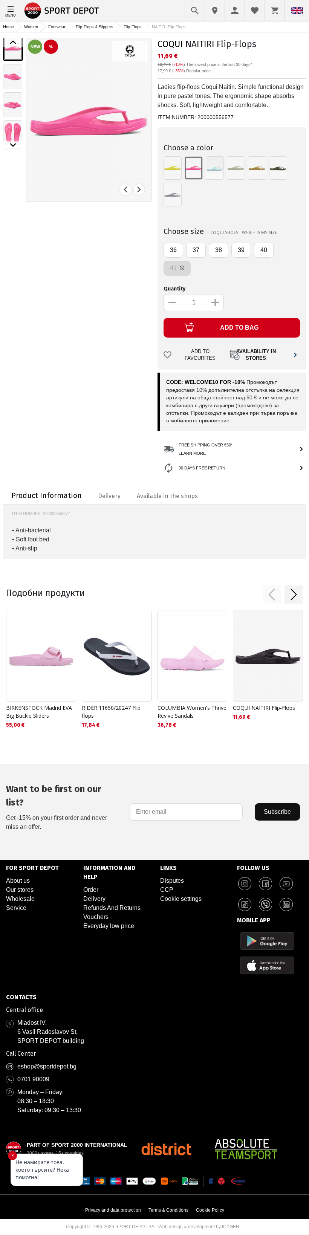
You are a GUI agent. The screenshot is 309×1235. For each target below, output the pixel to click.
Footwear (57, 26)
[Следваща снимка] (139, 189)
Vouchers (96, 917)
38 (218, 250)
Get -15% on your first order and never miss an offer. (56, 807)
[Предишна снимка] (125, 189)
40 (263, 250)
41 (174, 268)
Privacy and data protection (113, 1210)
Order (90, 890)
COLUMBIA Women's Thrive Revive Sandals (192, 711)
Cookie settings (181, 899)
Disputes (172, 880)
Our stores (20, 890)
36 (173, 250)
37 (196, 250)
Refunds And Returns (112, 908)
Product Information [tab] (46, 495)
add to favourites (200, 355)
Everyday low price (108, 926)
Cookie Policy (210, 1210)
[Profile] (235, 10)
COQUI (170, 44)
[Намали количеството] (172, 302)
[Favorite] (255, 10)
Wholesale (20, 899)
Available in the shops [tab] (167, 496)
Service (16, 908)
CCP (166, 890)
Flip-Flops (133, 26)
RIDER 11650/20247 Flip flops (111, 711)
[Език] (297, 10)
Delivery (94, 899)
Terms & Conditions (168, 1210)
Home (8, 26)
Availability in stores (256, 355)
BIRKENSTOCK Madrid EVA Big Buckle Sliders (39, 711)
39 (241, 250)
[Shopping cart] (275, 10)
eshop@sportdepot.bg (46, 1066)
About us (18, 880)
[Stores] (215, 10)
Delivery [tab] (109, 496)
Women (31, 26)
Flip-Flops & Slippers (94, 26)
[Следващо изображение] (13, 145)
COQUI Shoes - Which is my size (243, 232)
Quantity (174, 289)
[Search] (195, 10)
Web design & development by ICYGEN (198, 1226)
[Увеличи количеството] (215, 302)
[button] (271, 594)
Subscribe (277, 812)
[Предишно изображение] (13, 42)
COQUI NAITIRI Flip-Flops (264, 707)
